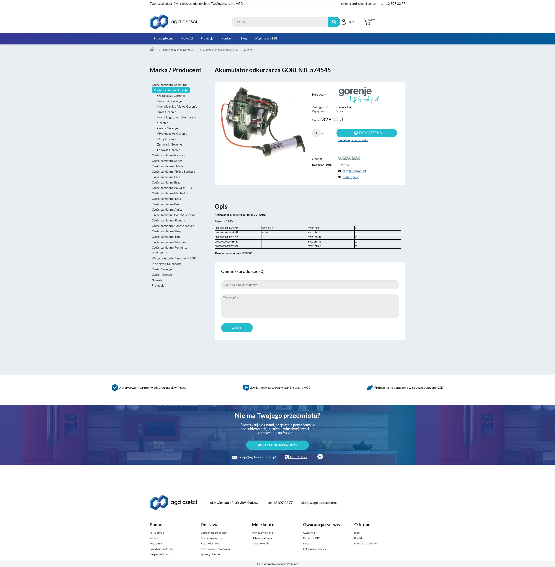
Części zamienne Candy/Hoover (173, 226)
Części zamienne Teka (166, 198)
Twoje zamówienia (262, 532)
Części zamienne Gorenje (171, 90)
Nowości (157, 280)
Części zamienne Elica (166, 177)
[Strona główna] (173, 21)
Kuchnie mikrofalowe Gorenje (177, 106)
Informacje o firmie (365, 543)
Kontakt (154, 538)
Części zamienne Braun (167, 182)
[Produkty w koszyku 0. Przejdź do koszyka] (367, 22)
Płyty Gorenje (166, 139)
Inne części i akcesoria (166, 263)
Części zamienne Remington (170, 247)
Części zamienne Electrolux (170, 193)
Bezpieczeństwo (159, 554)
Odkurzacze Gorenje (171, 95)
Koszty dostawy (210, 543)
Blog (356, 532)
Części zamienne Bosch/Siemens (173, 215)
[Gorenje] (354, 94)
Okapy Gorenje (167, 128)
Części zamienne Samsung (169, 85)
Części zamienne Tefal (166, 236)
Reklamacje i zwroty (314, 549)
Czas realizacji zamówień (215, 549)
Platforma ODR (311, 538)
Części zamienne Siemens (169, 220)
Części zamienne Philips (167, 166)
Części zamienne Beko (166, 204)
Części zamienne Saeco (167, 160)
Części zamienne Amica (167, 209)
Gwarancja (309, 532)
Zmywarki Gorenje (169, 144)
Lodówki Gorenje (168, 150)
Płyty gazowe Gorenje (172, 133)
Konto (350, 21)
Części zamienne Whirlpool (169, 242)
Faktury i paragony (211, 538)
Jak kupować (157, 532)
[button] (351, 171)
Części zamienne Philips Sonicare (174, 171)
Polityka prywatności (161, 549)
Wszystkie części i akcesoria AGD (174, 258)
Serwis (307, 543)
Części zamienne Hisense (168, 155)
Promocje (158, 285)
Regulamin (156, 543)
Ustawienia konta (262, 538)
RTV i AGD (159, 253)
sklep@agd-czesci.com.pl (359, 3)
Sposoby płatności (211, 554)
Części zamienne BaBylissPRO (172, 188)
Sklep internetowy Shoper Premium (277, 563)
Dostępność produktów (214, 532)
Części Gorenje (162, 269)
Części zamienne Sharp (167, 231)
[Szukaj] (334, 22)
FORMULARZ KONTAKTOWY (279, 445)
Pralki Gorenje (166, 112)
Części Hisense (162, 274)
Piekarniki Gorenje (169, 101)
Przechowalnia (260, 543)
